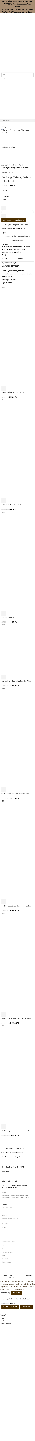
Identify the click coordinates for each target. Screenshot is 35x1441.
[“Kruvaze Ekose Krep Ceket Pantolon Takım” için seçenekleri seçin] (3, 677)
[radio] (6, 196)
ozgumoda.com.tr (19, 1275)
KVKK (3, 1255)
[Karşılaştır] (14, 388)
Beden (5, 190)
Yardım (4, 1245)
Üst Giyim (13, 165)
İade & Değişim (6, 1262)
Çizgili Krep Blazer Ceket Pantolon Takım (15, 793)
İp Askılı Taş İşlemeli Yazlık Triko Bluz (13, 392)
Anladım (16, 1293)
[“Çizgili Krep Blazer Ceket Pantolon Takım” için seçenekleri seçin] (3, 789)
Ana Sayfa (4, 165)
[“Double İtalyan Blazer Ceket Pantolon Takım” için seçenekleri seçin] (3, 901)
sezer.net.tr (22, 1278)
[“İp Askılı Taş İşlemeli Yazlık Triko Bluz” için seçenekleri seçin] (3, 388)
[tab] (7, 236)
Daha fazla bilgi (5, 1292)
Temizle (5, 199)
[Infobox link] (17, 1150)
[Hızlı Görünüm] (9, 388)
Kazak (21, 165)
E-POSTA (4, 1215)
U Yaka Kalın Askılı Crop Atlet (11, 505)
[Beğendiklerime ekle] (19, 388)
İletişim (4, 1227)
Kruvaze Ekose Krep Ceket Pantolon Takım (16, 681)
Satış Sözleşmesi (6, 1259)
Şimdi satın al (19, 220)
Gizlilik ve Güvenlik (7, 1252)
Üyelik (4, 1249)
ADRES (4, 1192)
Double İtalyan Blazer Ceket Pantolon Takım (16, 906)
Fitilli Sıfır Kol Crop (7, 617)
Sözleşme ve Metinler (8, 1242)
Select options (10, 1307)
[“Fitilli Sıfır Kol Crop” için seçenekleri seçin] (3, 613)
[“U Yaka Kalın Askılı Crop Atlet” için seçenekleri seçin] (3, 500)
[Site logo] (17, 29)
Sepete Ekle (7, 220)
